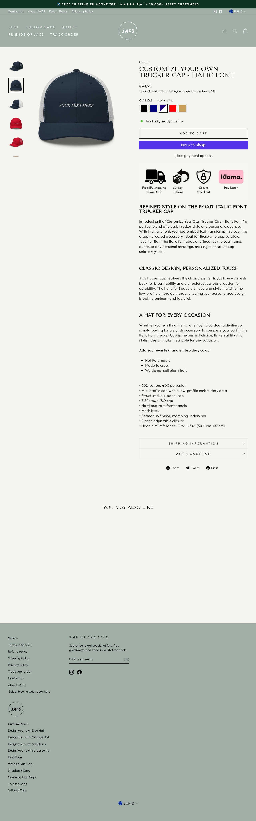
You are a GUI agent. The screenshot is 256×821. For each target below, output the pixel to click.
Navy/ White (163, 108)
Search (13, 638)
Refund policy (18, 651)
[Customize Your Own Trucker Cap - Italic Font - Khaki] (47, 600)
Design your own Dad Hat (26, 730)
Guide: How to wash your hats (29, 691)
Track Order (64, 34)
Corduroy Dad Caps (22, 777)
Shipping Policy (82, 11)
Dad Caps (15, 757)
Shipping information (194, 443)
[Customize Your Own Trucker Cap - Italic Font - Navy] (31, 600)
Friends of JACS (26, 34)
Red (173, 108)
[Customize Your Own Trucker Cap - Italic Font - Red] (42, 600)
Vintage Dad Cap (20, 764)
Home (143, 62)
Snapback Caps (19, 770)
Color (156, 100)
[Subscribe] (126, 659)
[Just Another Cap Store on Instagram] (71, 672)
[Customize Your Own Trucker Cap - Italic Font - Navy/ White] (36, 600)
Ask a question (193, 454)
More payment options (194, 155)
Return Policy (58, 11)
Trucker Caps (17, 784)
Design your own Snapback (27, 744)
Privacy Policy (18, 665)
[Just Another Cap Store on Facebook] (79, 672)
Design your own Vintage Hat (28, 737)
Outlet (69, 27)
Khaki (182, 108)
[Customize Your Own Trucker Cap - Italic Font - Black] (25, 600)
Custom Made (40, 27)
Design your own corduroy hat (29, 750)
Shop (14, 27)
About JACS (36, 11)
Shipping (172, 91)
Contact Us (16, 11)
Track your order (20, 671)
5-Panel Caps (17, 790)
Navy (154, 108)
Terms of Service (20, 645)
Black (144, 108)
